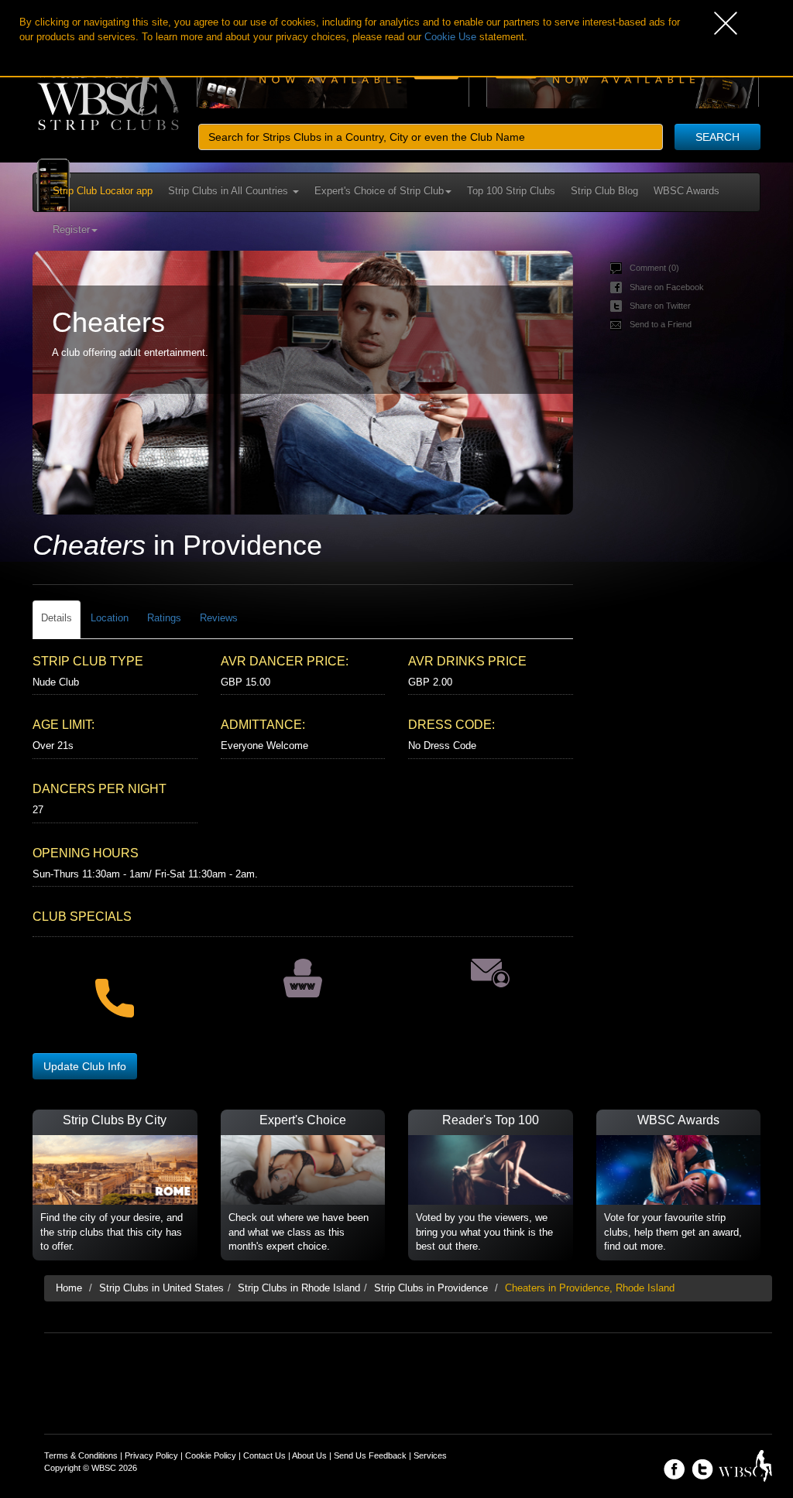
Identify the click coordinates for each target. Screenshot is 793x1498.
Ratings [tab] (164, 618)
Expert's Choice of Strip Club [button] (379, 191)
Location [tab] (110, 618)
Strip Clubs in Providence (431, 1288)
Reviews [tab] (219, 618)
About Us (309, 1455)
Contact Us (264, 1455)
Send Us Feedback (370, 1455)
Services (430, 1455)
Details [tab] (56, 618)
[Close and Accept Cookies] (753, 23)
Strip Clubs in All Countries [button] (229, 191)
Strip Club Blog (604, 191)
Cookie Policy (210, 1455)
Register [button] (71, 229)
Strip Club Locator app (103, 191)
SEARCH (717, 137)
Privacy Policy (151, 1455)
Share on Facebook (667, 287)
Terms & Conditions (81, 1455)
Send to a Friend (661, 324)
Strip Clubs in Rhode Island (299, 1288)
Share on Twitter (660, 305)
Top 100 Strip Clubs (511, 191)
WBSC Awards (686, 191)
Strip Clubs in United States (161, 1288)
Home (69, 1288)
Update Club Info (84, 1066)
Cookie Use (450, 37)
